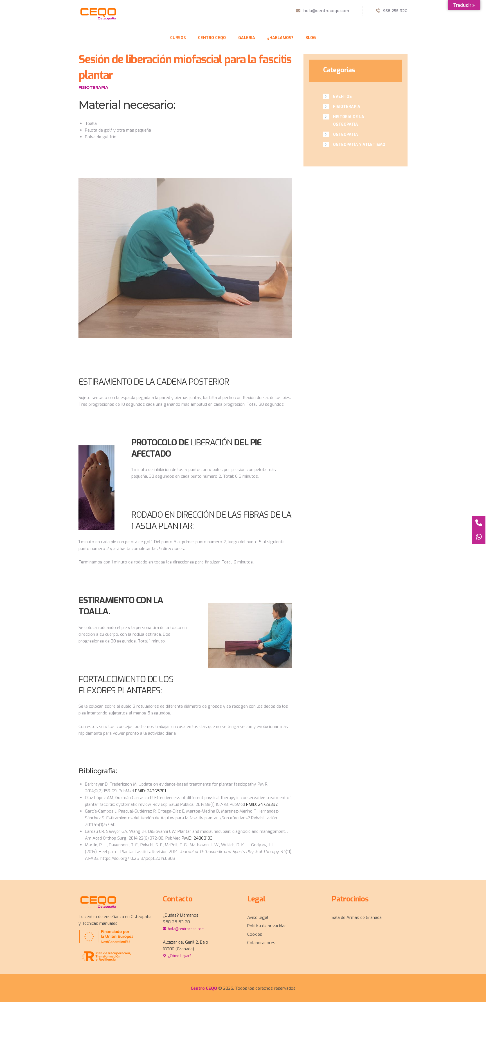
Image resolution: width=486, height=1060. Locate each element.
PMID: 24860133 (197, 838)
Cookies (254, 934)
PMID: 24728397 (261, 804)
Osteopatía (345, 134)
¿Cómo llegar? (179, 956)
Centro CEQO (204, 988)
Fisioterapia (93, 87)
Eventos (342, 96)
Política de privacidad (267, 926)
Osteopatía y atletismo (359, 144)
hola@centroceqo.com (186, 929)
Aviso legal (257, 917)
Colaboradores (261, 943)
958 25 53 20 (176, 922)
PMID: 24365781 (150, 791)
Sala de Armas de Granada (357, 917)
